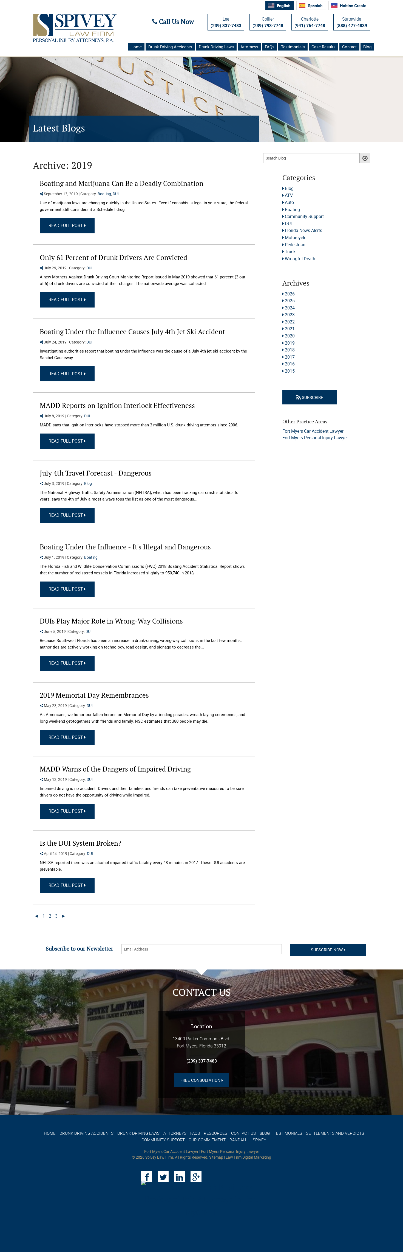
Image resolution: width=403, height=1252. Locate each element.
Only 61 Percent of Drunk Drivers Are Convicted (113, 258)
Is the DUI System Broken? (80, 844)
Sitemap (216, 1157)
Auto (289, 202)
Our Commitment (207, 1139)
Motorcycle (295, 237)
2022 (290, 322)
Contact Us (243, 1133)
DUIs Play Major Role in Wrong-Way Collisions (111, 621)
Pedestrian (295, 245)
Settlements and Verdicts (335, 1133)
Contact (349, 46)
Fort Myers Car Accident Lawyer (313, 431)
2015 (290, 371)
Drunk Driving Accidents (170, 46)
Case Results (323, 46)
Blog (367, 46)
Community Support (304, 216)
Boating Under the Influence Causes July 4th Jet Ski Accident (132, 332)
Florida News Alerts (303, 230)
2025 (290, 301)
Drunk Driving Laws (216, 46)
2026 (290, 294)
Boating (104, 193)
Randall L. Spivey (247, 1139)
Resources (215, 1133)
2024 (290, 308)
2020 (290, 336)
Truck (290, 251)
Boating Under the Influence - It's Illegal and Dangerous (125, 547)
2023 (290, 315)
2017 (290, 357)
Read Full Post (66, 225)
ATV (289, 195)
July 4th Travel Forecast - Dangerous (96, 473)
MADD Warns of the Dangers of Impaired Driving (115, 769)
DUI (116, 193)
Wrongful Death (300, 259)
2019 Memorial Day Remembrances (94, 696)
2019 (290, 343)
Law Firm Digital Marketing (248, 1157)
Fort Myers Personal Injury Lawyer (315, 438)
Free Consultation (201, 1080)
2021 (290, 329)
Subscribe (312, 397)
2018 (290, 350)
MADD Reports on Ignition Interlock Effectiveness (117, 406)
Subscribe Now (327, 949)
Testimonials (293, 46)
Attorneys (249, 46)
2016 (290, 364)
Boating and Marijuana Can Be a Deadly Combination (121, 184)
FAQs (269, 46)
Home (136, 46)
